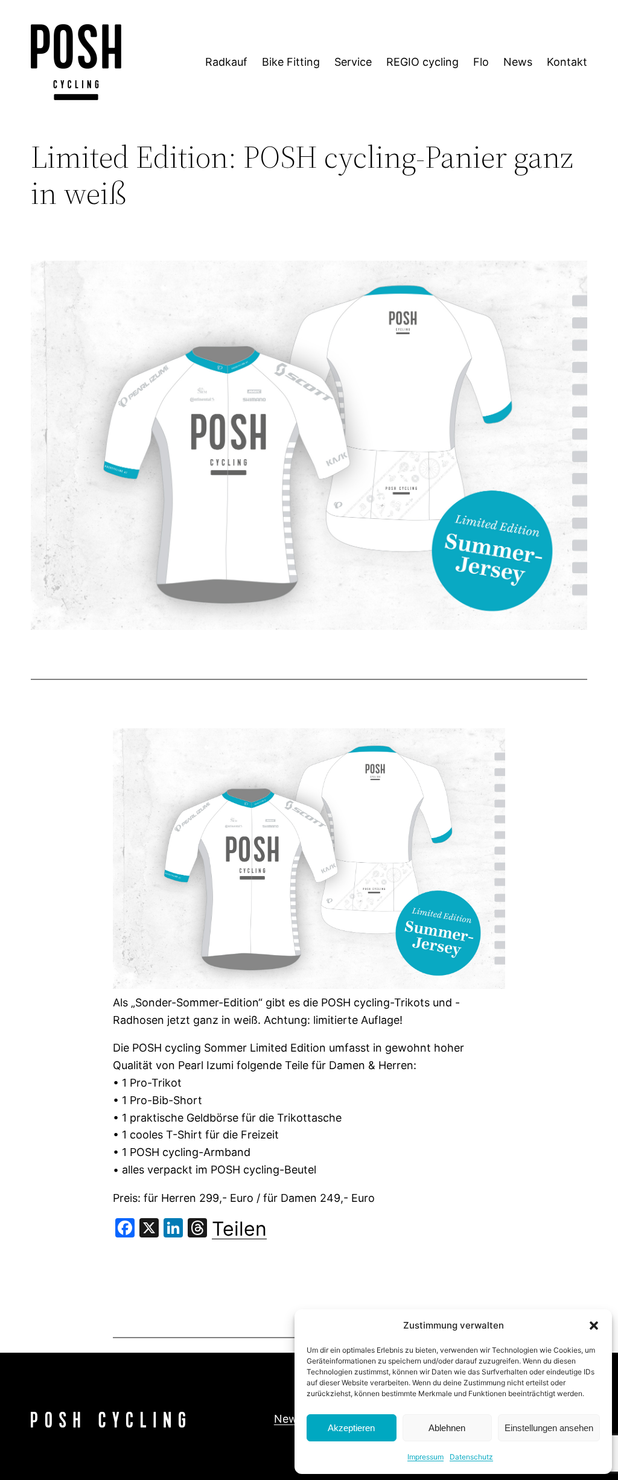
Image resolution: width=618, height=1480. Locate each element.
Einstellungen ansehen (549, 1428)
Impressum (425, 1456)
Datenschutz (471, 1456)
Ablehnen (446, 1428)
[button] (594, 1326)
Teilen (239, 1229)
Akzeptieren (351, 1428)
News (288, 1418)
